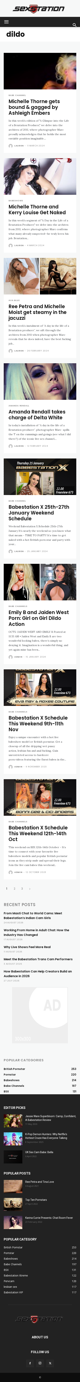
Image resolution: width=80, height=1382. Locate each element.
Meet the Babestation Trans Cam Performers (38, 959)
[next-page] (30, 889)
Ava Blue (14, 300)
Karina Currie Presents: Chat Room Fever (49, 1217)
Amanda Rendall (19, 406)
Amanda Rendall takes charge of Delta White (37, 414)
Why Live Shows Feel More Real (27, 947)
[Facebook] (30, 1363)
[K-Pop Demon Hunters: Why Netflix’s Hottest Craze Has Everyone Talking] (13, 1138)
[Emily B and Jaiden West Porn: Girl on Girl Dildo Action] (40, 582)
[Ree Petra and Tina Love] (13, 1186)
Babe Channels (18, 606)
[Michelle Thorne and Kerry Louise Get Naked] (40, 176)
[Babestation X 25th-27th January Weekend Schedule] (40, 476)
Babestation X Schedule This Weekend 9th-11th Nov (38, 724)
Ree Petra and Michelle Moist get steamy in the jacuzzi (38, 312)
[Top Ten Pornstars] (13, 1204)
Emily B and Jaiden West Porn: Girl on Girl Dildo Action (39, 618)
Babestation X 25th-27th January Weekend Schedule (39, 513)
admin (18, 656)
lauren (19, 145)
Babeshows (16, 201)
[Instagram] (40, 1363)
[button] (6, 22)
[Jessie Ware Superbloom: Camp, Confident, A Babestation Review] (13, 1120)
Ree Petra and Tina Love (39, 1181)
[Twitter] (50, 1363)
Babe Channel (17, 95)
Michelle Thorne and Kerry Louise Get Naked (37, 209)
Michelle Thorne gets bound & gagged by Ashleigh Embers (34, 107)
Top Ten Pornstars (36, 1199)
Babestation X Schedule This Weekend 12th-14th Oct (38, 833)
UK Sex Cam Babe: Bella (39, 1152)
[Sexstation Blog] (40, 8)
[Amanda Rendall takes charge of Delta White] (40, 381)
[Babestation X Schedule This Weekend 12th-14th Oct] (40, 797)
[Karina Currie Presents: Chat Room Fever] (13, 1222)
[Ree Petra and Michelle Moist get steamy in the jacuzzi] (40, 276)
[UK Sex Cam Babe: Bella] (13, 1156)
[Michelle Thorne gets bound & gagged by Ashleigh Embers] (40, 71)
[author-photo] (11, 146)
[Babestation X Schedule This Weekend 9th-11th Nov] (40, 687)
